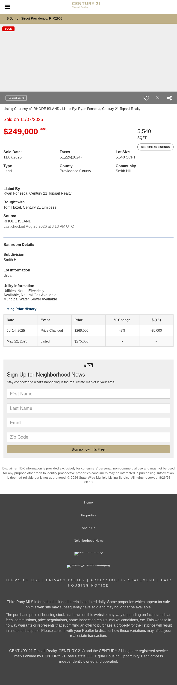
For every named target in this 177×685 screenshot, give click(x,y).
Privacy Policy (65, 580)
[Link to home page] (88, 7)
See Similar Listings (155, 147)
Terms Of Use (23, 580)
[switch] (146, 98)
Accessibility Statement (123, 580)
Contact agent (16, 98)
